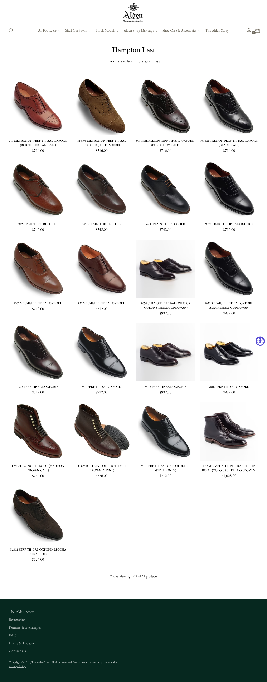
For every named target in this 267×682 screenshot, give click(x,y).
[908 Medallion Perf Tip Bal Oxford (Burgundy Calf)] (165, 106)
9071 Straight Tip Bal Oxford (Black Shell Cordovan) (229, 305)
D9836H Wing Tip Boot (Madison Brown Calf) (38, 468)
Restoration (17, 619)
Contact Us (17, 651)
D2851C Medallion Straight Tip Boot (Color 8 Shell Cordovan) (229, 468)
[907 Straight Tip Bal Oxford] (229, 189)
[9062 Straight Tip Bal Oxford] (38, 269)
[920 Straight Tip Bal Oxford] (101, 269)
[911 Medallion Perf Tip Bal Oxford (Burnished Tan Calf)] (38, 106)
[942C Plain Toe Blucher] (38, 189)
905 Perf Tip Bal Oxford (38, 387)
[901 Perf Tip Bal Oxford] (101, 352)
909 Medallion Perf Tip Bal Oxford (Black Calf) (229, 143)
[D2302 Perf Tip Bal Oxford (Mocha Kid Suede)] (38, 515)
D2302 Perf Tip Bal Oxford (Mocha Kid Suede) (38, 552)
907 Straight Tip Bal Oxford (229, 224)
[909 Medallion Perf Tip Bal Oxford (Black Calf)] (229, 106)
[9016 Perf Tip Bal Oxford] (229, 352)
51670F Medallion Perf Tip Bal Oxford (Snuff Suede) (101, 143)
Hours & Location (22, 643)
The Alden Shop (40, 662)
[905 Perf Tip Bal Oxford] (38, 352)
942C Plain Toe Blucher (38, 224)
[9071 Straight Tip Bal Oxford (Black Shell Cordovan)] (229, 269)
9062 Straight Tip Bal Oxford (38, 303)
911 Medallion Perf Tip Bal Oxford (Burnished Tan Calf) (38, 143)
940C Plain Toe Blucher (165, 224)
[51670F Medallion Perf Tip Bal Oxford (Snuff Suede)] (101, 106)
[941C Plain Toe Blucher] (101, 189)
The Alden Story (21, 611)
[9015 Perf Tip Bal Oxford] (165, 352)
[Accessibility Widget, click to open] (260, 341)
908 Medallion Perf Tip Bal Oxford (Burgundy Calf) (165, 143)
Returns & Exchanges (25, 627)
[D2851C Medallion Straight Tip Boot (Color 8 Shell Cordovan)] (229, 431)
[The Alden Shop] (133, 13)
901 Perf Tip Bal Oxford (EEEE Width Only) (165, 468)
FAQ (12, 635)
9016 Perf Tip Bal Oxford (229, 387)
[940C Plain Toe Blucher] (165, 189)
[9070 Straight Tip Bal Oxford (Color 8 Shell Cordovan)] (165, 269)
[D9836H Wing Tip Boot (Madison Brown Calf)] (38, 431)
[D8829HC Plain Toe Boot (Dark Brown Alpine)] (101, 431)
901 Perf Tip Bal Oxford (101, 387)
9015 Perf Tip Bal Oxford (165, 387)
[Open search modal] (11, 30)
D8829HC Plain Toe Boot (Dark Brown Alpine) (102, 468)
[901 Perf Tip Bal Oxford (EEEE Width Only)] (165, 431)
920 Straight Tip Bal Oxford (101, 303)
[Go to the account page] (247, 30)
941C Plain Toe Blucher (101, 224)
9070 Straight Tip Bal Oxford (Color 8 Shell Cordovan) (165, 305)
